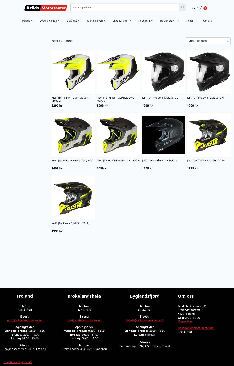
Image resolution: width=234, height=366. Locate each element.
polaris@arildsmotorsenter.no (144, 320)
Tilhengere (143, 20)
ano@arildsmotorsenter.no (84, 320)
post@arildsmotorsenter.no (25, 320)
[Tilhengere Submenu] (153, 20)
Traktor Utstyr (167, 20)
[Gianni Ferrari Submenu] (106, 20)
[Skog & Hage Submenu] (130, 20)
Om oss (207, 20)
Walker (189, 20)
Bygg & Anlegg (48, 20)
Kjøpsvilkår (185, 321)
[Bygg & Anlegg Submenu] (60, 20)
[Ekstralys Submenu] (80, 20)
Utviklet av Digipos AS (17, 362)
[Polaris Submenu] (33, 20)
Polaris (26, 20)
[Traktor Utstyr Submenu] (178, 20)
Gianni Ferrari (95, 20)
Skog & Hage (120, 20)
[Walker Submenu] (196, 20)
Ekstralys (72, 20)
